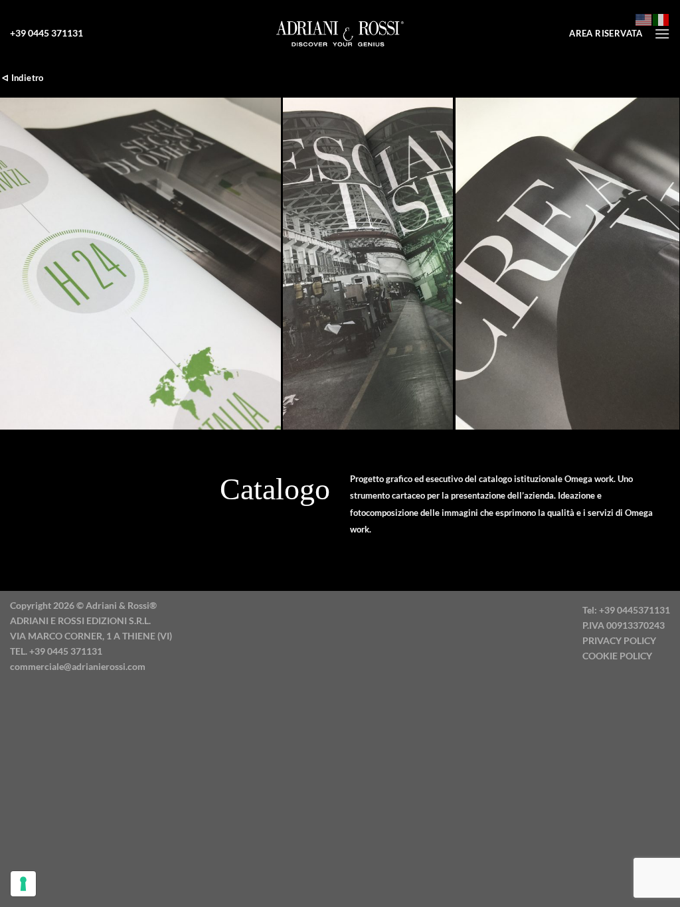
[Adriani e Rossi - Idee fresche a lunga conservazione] (340, 33)
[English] (644, 18)
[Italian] (661, 18)
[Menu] (662, 33)
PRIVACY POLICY (619, 640)
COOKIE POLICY (617, 655)
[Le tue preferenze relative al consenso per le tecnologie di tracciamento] (23, 883)
